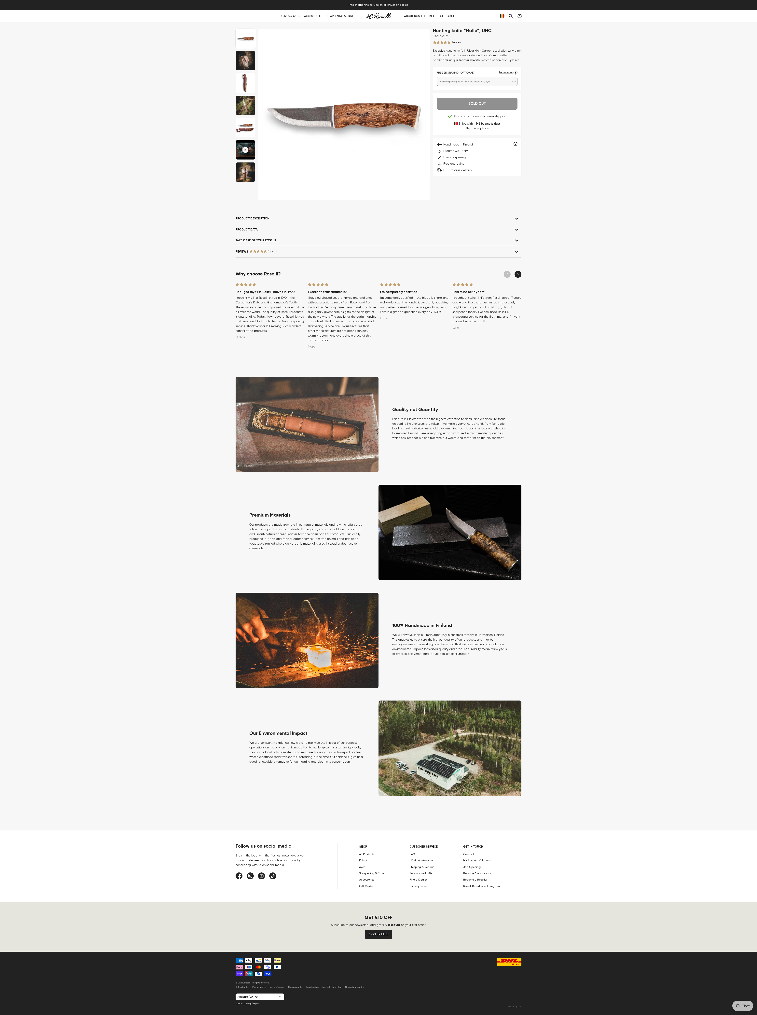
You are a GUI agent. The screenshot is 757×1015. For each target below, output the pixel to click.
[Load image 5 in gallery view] (245, 127)
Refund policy (242, 987)
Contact (468, 854)
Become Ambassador (477, 873)
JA (519, 1006)
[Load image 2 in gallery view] (245, 60)
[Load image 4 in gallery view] (245, 105)
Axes (362, 867)
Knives (363, 860)
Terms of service (277, 987)
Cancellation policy (355, 987)
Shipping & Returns (422, 867)
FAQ (412, 854)
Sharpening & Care (371, 873)
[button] (510, 16)
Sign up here (378, 934)
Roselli (247, 982)
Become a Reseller (475, 879)
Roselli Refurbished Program (481, 886)
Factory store (418, 886)
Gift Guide (366, 886)
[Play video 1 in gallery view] (245, 150)
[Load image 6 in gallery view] (245, 172)
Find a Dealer (418, 879)
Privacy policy (259, 987)
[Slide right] (518, 274)
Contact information (332, 987)
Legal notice (312, 987)
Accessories (366, 879)
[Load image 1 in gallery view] (245, 38)
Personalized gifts (421, 873)
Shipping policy (296, 987)
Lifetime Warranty (421, 860)
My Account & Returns (477, 860)
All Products (366, 854)
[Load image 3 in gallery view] (245, 83)
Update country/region (247, 1003)
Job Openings (472, 867)
